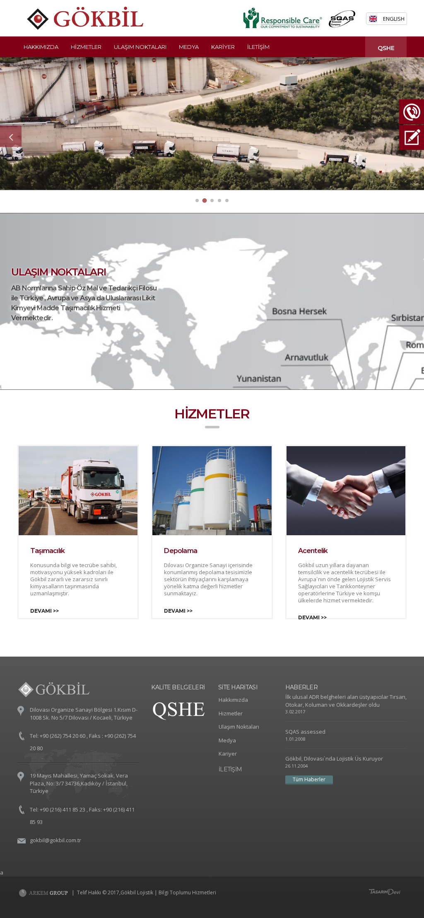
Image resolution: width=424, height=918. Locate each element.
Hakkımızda (41, 46)
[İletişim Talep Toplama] (411, 124)
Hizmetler (86, 46)
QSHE (386, 48)
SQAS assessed (305, 731)
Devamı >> (44, 611)
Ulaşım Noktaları (140, 46)
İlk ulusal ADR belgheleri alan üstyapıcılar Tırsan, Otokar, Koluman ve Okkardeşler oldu (346, 700)
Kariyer (223, 46)
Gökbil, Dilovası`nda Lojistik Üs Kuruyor (334, 758)
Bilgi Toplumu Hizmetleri (187, 892)
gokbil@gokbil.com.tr (55, 840)
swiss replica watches (38, 685)
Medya (189, 46)
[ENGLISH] (376, 19)
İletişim (258, 46)
